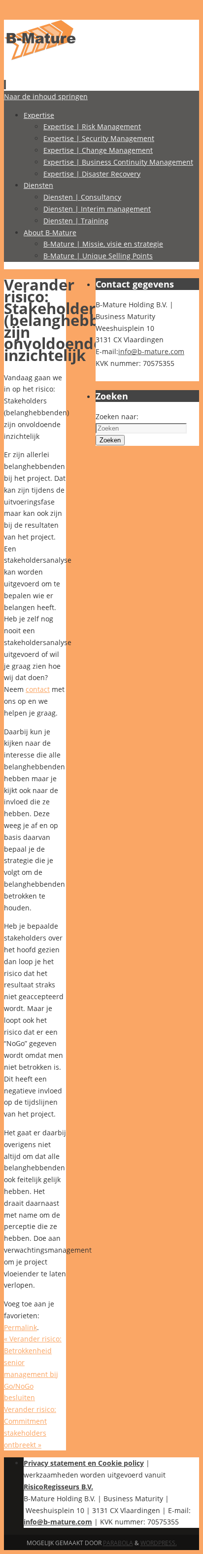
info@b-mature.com (151, 351)
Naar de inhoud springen (46, 96)
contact (38, 689)
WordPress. (158, 1543)
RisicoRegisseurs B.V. (58, 1486)
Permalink (20, 1327)
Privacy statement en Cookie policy (84, 1463)
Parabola (118, 1543)
